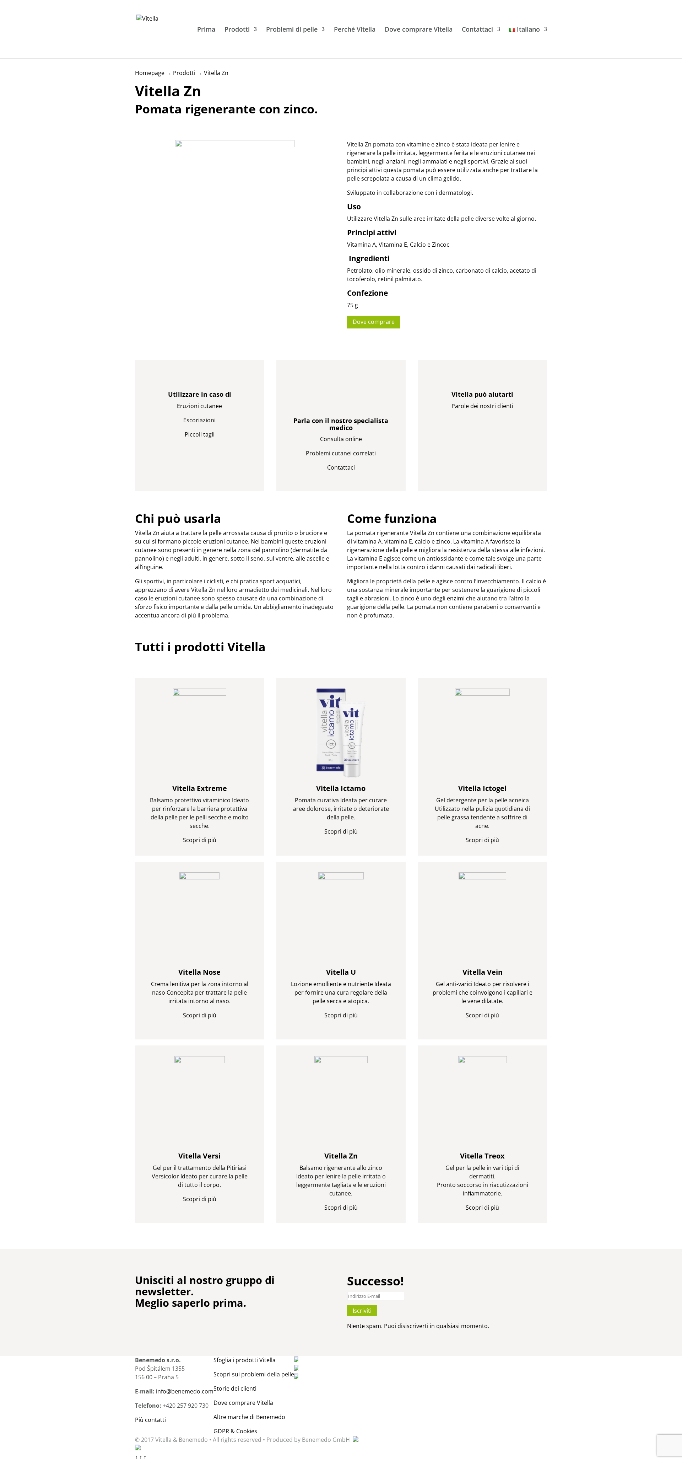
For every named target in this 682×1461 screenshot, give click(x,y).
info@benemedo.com (184, 1391)
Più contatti (150, 1420)
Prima (206, 30)
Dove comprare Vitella (419, 30)
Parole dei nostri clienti (482, 406)
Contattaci (477, 30)
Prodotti (237, 30)
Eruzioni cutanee (199, 406)
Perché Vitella (354, 30)
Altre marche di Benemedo (249, 1417)
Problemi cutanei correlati (341, 453)
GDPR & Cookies (235, 1431)
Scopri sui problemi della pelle (253, 1374)
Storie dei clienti (234, 1388)
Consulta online (341, 439)
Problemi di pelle (292, 30)
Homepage (149, 73)
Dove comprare (374, 322)
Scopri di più (199, 840)
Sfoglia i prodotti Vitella (244, 1360)
